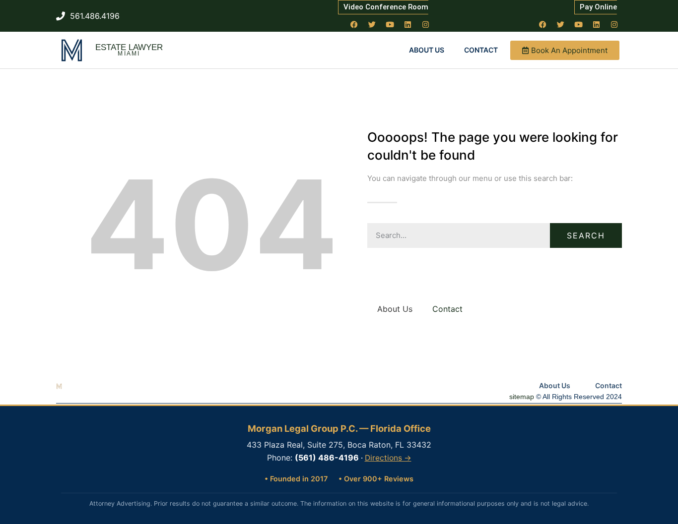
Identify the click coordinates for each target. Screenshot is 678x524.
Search (586, 235)
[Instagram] (425, 24)
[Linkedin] (408, 24)
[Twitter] (372, 24)
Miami (129, 53)
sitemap (521, 397)
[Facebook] (354, 24)
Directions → (388, 458)
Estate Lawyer (129, 47)
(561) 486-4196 (327, 458)
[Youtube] (390, 24)
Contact (481, 50)
